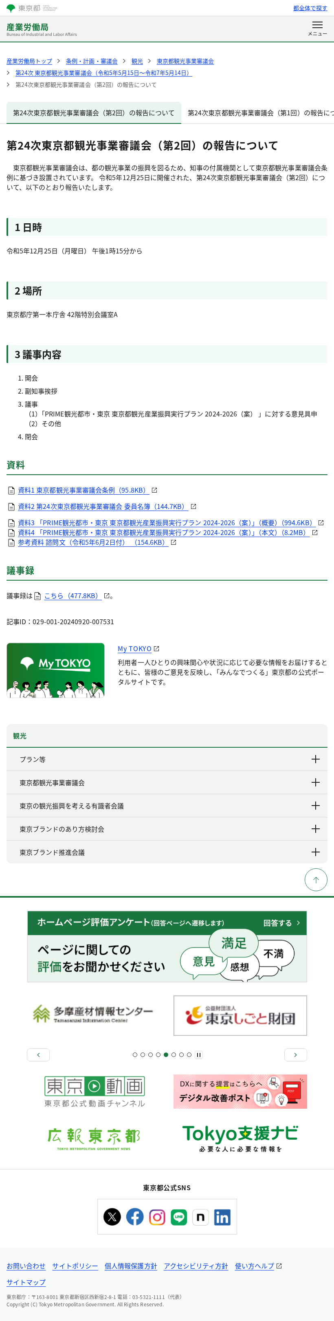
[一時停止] (199, 1055)
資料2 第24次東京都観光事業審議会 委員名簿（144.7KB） (103, 506)
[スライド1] (135, 1054)
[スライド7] (158, 1054)
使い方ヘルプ (254, 1265)
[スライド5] (150, 1054)
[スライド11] (173, 1054)
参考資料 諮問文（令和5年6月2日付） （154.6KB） (93, 542)
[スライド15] (189, 1054)
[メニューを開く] (317, 29)
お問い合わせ (26, 1265)
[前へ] (38, 1054)
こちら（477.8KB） (73, 595)
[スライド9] (166, 1054)
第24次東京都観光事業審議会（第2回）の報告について (94, 112)
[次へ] (295, 1054)
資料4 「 (164, 532)
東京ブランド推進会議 (52, 852)
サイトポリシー (75, 1265)
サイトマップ (26, 1282)
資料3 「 (167, 522)
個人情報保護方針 (131, 1265)
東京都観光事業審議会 (52, 782)
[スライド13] (181, 1054)
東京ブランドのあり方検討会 (62, 829)
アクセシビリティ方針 (196, 1265)
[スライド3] (143, 1054)
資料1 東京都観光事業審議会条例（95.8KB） (83, 490)
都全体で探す (310, 8)
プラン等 (33, 759)
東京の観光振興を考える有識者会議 (72, 805)
